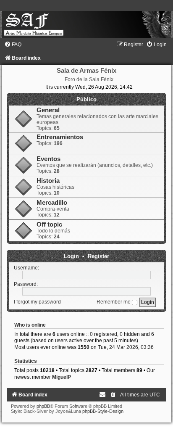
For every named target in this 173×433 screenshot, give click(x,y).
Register (98, 256)
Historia (48, 180)
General (48, 110)
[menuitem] (12, 45)
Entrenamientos (60, 137)
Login (71, 256)
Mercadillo (52, 202)
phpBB (43, 406)
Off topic (49, 224)
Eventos (48, 159)
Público (86, 99)
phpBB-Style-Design (102, 411)
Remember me (114, 302)
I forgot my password (37, 302)
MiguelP (61, 377)
